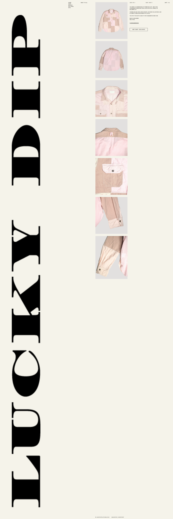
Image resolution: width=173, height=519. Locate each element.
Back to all (84, 2)
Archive (70, 5)
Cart (167, 2)
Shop (69, 4)
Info (69, 7)
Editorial (71, 6)
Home (69, 2)
